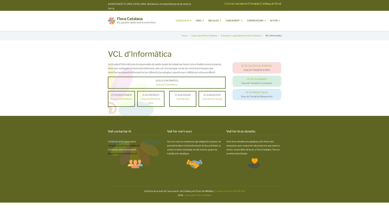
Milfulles (213, 20)
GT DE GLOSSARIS (257, 79)
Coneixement (233, 20)
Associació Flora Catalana (198, 195)
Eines (198, 20)
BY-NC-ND (229, 191)
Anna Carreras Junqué (212, 99)
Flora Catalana (130, 19)
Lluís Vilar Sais (183, 99)
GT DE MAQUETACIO (257, 92)
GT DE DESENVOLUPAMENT (256, 65)
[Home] (111, 20)
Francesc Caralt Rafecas (166, 84)
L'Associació (182, 20)
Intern (274, 20)
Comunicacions (255, 20)
